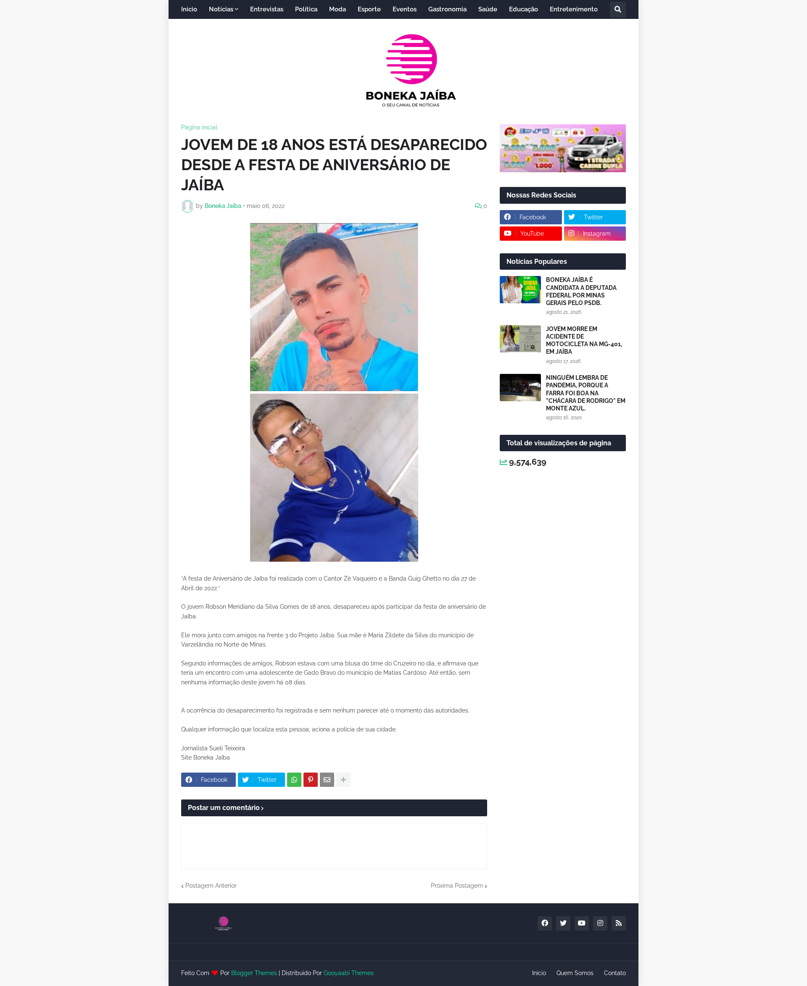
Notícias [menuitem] (221, 9)
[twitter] (563, 923)
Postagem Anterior (211, 885)
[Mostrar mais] (343, 780)
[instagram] (600, 923)
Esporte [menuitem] (369, 9)
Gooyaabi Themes (349, 973)
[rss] (619, 923)
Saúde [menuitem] (487, 9)
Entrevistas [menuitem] (266, 9)
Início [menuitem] (189, 9)
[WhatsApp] (294, 780)
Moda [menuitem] (337, 9)
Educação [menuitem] (523, 9)
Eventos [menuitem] (405, 9)
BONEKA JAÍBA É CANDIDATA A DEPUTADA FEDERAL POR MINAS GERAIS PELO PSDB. (581, 291)
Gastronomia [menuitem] (447, 9)
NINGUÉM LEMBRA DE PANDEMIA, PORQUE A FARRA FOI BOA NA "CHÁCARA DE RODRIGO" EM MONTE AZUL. (585, 393)
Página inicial (199, 127)
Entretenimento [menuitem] (574, 9)
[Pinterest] (310, 780)
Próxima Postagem (457, 885)
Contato (615, 973)
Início (539, 973)
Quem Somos (574, 973)
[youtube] (582, 923)
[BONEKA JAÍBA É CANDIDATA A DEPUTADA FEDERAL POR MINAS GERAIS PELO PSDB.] (520, 289)
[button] (618, 10)
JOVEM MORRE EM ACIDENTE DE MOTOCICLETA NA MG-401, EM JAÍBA (584, 340)
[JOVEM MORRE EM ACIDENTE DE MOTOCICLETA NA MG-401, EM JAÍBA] (520, 338)
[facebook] (545, 923)
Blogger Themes (254, 973)
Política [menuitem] (306, 9)
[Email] (327, 780)
